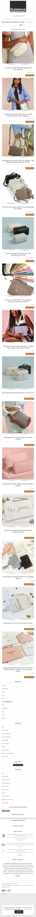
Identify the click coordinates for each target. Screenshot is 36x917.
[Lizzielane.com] (18, 6)
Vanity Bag (5, 756)
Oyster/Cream (7, 702)
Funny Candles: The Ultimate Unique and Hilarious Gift (20, 843)
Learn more (27, 909)
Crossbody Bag (6, 737)
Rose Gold (5, 708)
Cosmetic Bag (6, 733)
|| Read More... (20, 840)
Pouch (3, 747)
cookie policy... (7, 887)
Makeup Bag (5, 740)
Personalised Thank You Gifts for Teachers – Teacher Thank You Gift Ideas (20, 850)
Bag (3, 727)
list (23, 25)
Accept (19, 912)
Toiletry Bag (5, 750)
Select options (29, 75)
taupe (3, 715)
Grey (3, 695)
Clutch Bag (5, 730)
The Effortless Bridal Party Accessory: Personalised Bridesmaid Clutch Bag (20, 835)
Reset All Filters (18, 765)
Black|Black (5, 688)
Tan (3, 711)
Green (3, 692)
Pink (3, 705)
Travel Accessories (7, 753)
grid (20, 25)
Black (3, 685)
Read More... (18, 877)
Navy (3, 698)
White (3, 718)
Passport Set (5, 743)
